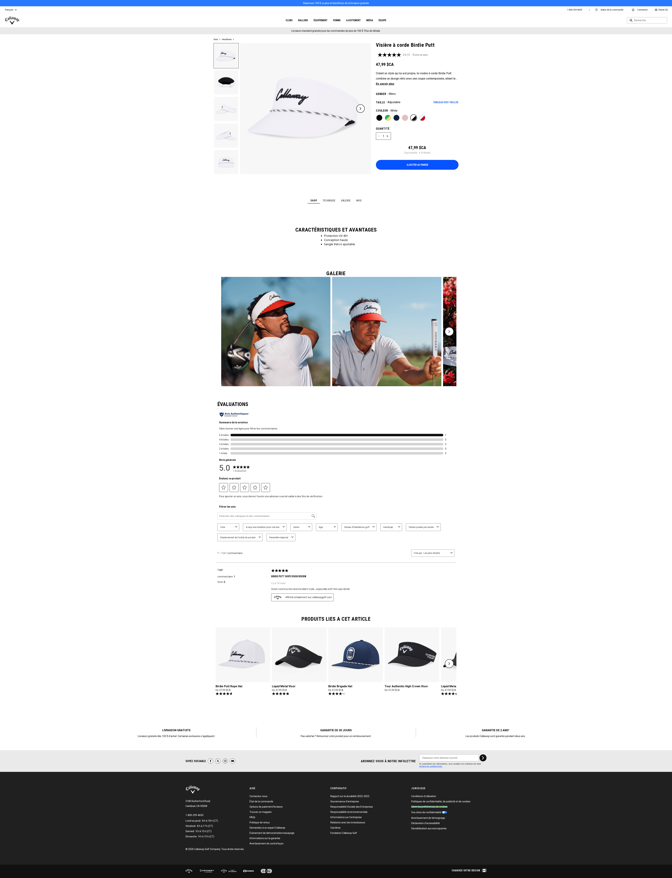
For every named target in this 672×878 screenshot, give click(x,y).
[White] (413, 117)
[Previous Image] (251, 108)
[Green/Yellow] (387, 117)
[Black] (379, 117)
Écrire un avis (420, 54)
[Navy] (396, 117)
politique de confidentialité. (431, 766)
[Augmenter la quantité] (387, 136)
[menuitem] (574, 9)
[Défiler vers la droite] (449, 331)
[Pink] (405, 117)
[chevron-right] (482, 757)
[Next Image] (360, 108)
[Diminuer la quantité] (379, 136)
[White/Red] (422, 117)
